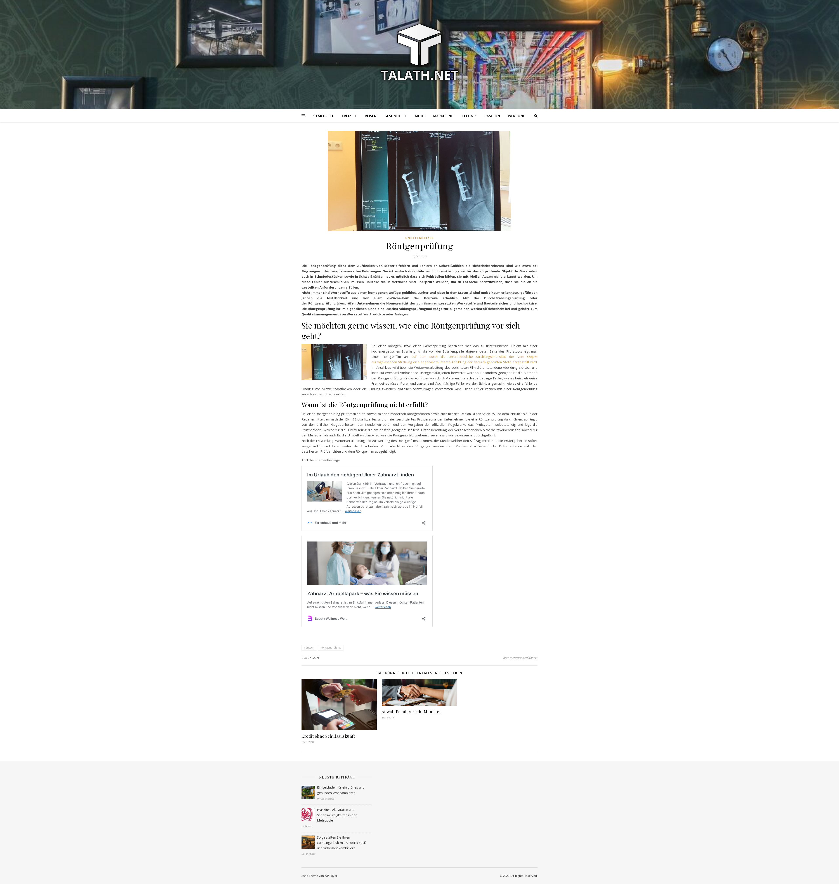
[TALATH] (419, 52)
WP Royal (330, 876)
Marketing (443, 116)
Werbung (517, 116)
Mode (420, 116)
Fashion (492, 116)
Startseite (323, 116)
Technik (469, 116)
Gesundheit (396, 116)
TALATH (313, 658)
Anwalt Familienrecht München (412, 711)
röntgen (309, 647)
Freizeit (349, 116)
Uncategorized (419, 238)
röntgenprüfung (331, 647)
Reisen (371, 116)
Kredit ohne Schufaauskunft (328, 736)
